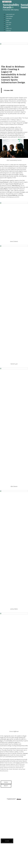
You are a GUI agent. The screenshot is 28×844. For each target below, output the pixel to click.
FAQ (7, 26)
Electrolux (21, 764)
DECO (17, 764)
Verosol (21, 769)
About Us (9, 28)
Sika (7, 769)
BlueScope (3, 764)
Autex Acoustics (8, 763)
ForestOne (3, 766)
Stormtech (15, 769)
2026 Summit (9, 16)
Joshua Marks (4, 188)
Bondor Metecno (10, 764)
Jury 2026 (8, 22)
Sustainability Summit (8, 118)
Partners (9, 18)
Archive (8, 30)
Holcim (17, 766)
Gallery (8, 24)
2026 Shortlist (10, 14)
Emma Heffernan (13, 195)
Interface (22, 766)
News (7, 20)
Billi (26, 763)
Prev (6, 782)
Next (6, 785)
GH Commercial (10, 766)
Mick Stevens (16, 185)
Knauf (1, 767)
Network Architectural (9, 767)
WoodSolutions (4, 771)
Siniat (10, 769)
